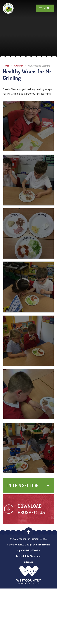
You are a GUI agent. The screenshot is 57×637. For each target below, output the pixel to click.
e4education (43, 544)
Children (18, 65)
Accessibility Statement (28, 556)
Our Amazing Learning (39, 65)
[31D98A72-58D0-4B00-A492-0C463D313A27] (28, 180)
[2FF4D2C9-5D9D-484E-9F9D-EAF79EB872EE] (28, 126)
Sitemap (28, 561)
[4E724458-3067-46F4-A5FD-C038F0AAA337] (28, 341)
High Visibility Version (28, 550)
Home (6, 65)
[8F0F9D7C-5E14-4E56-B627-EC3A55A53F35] (28, 233)
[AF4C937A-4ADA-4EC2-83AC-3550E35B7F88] (28, 394)
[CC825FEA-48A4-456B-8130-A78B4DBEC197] (28, 287)
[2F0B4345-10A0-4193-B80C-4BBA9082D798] (28, 448)
